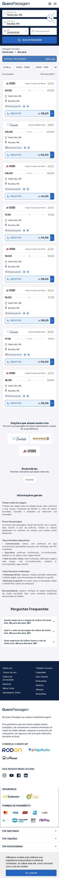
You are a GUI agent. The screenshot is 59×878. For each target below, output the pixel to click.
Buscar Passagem (32, 40)
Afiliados (39, 689)
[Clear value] (26, 31)
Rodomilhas (41, 694)
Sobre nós (7, 668)
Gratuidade (41, 672)
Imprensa (7, 684)
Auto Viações (42, 676)
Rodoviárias (41, 681)
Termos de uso (9, 672)
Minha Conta (8, 688)
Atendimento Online (11, 692)
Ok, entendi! (31, 872)
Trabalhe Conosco (44, 668)
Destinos (40, 685)
